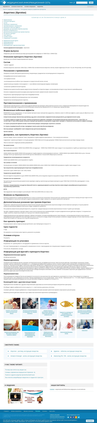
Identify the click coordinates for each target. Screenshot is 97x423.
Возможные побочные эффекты (12, 27)
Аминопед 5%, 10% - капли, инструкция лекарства (70, 356)
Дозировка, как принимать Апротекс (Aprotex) (16, 29)
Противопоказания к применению (13, 26)
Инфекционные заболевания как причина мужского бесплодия (48, 334)
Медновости (6, 6)
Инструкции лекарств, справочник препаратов (33, 9)
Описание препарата (9, 21)
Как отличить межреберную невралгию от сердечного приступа (24, 377)
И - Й (43, 17)
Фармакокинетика (8, 43)
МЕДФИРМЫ (40, 6)
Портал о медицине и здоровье (11, 9)
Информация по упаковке (10, 38)
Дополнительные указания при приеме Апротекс (17, 32)
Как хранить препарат (9, 33)
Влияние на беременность (11, 30)
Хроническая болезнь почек (66, 332)
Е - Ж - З (40, 17)
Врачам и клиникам (28, 411)
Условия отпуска (8, 36)
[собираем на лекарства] (25, 397)
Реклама (37, 411)
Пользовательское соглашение (57, 418)
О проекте (6, 411)
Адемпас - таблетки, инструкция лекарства (68, 351)
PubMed (52, 389)
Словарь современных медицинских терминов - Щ (20, 372)
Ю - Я (64, 17)
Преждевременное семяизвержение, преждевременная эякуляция (30, 334)
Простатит (85, 330)
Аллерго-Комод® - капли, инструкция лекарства (26, 356)
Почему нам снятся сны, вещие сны (15, 370)
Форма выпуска (8, 20)
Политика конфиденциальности (57, 416)
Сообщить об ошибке (55, 415)
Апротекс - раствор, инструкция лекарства (24, 351)
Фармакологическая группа (11, 40)
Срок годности (7, 35)
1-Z (32, 17)
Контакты (44, 411)
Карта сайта (52, 411)
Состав (5, 23)
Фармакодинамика (8, 42)
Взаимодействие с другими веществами (14, 45)
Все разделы (90, 6)
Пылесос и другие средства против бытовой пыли (20, 375)
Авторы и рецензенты (16, 411)
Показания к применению (10, 24)
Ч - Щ (60, 17)
